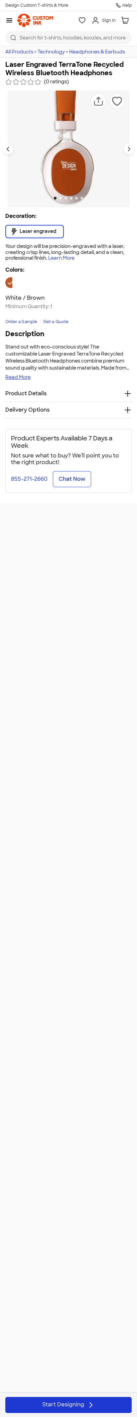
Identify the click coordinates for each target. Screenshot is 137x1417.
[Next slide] (129, 149)
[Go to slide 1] (55, 198)
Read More (18, 377)
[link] (35, 20)
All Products (19, 52)
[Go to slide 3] (65, 198)
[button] (98, 101)
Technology (51, 52)
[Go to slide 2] (60, 198)
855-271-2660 (29, 478)
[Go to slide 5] (76, 198)
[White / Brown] (10, 282)
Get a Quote (56, 321)
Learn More (61, 258)
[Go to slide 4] (71, 198)
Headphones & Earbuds (97, 52)
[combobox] (68, 37)
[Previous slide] (8, 149)
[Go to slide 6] (81, 198)
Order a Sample (21, 321)
